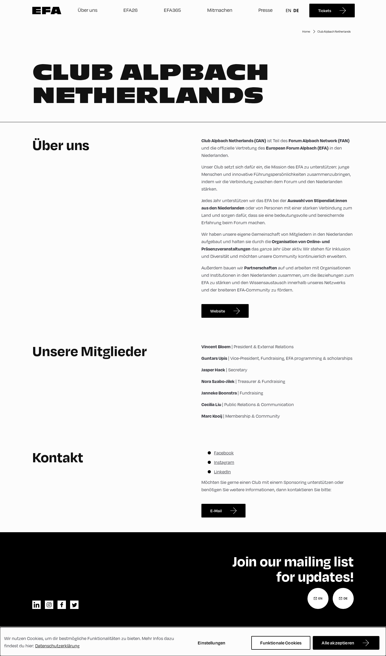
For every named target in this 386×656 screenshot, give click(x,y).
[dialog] (193, 641)
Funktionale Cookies (280, 642)
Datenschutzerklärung (57, 646)
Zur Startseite (46, 10)
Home (306, 31)
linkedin (36, 605)
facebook (62, 605)
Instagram (224, 462)
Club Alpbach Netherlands (334, 31)
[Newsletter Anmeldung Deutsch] (343, 598)
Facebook (224, 453)
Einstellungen (211, 642)
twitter (74, 605)
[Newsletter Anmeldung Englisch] (318, 598)
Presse (265, 10)
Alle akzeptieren (338, 642)
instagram (49, 605)
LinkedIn (222, 472)
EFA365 (172, 10)
